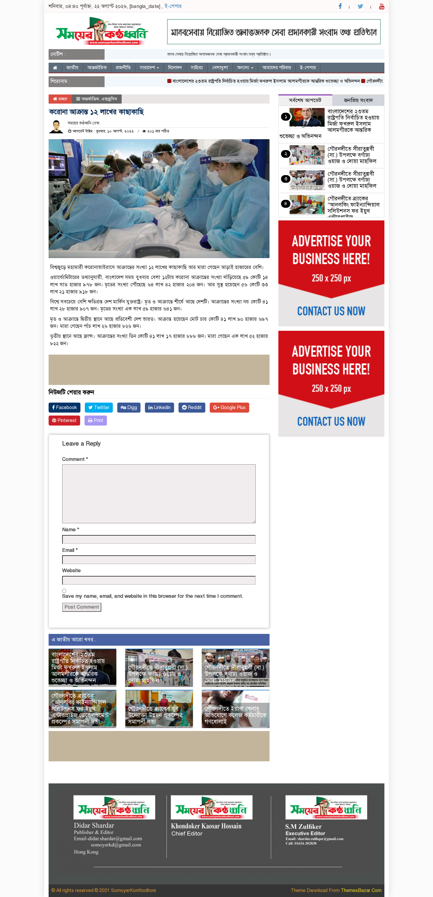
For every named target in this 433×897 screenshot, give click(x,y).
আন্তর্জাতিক (97, 68)
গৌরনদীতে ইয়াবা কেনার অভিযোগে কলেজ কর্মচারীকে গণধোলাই (236, 715)
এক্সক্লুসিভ (109, 99)
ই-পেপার (173, 6)
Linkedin (162, 408)
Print (97, 420)
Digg (131, 408)
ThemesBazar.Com (361, 890)
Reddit (194, 408)
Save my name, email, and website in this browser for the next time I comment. (152, 596)
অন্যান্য (243, 68)
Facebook (66, 408)
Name (70, 529)
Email (70, 550)
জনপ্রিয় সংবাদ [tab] (358, 100)
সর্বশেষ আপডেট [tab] (305, 100)
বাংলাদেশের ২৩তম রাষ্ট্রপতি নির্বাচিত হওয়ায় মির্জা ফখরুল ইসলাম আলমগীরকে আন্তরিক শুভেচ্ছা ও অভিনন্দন (250, 81)
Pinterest (66, 420)
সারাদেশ (148, 68)
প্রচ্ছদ (62, 99)
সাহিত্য (197, 68)
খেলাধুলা (220, 68)
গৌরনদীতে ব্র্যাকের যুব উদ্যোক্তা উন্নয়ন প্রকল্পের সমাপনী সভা (155, 715)
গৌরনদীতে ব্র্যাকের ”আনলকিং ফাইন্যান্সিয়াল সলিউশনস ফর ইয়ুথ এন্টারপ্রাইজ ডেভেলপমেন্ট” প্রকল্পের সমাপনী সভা (81, 708)
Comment (75, 459)
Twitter (101, 408)
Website (71, 570)
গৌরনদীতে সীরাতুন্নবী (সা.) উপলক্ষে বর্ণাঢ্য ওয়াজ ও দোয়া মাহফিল (158, 674)
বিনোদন (175, 68)
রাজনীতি (123, 68)
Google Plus (232, 408)
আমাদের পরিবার (276, 68)
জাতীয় (72, 68)
